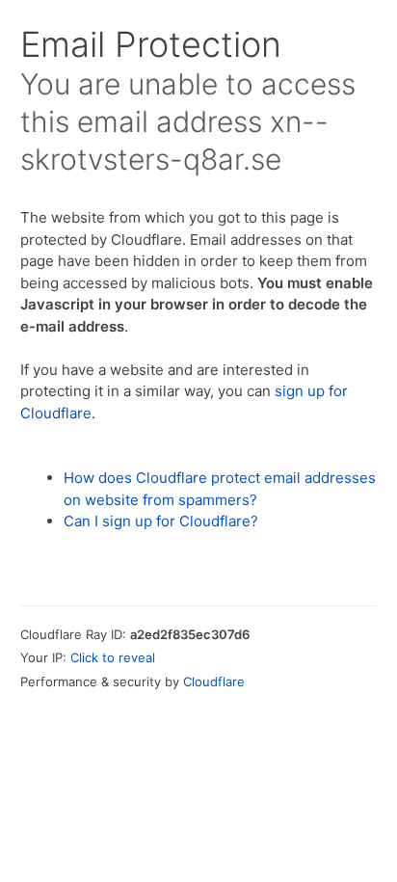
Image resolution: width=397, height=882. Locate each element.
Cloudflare (214, 681)
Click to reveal (112, 657)
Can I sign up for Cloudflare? (161, 521)
